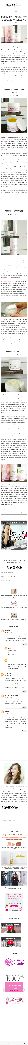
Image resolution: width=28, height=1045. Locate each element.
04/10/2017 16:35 (12, 650)
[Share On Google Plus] (14, 576)
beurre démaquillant (8, 139)
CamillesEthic (8, 674)
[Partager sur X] (9, 576)
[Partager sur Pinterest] (12, 576)
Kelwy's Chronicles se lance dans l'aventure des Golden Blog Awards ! (14, 887)
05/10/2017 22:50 (8, 697)
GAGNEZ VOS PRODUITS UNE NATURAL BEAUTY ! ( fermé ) (14, 847)
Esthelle (7, 711)
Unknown (7, 630)
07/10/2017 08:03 (8, 713)
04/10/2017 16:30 (8, 632)
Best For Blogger (22, 1043)
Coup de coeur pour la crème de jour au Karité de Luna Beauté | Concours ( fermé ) (14, 867)
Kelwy (9, 648)
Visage (8, 580)
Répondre (24, 644)
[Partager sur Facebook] (6, 576)
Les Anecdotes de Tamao (11, 695)
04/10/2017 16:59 (8, 675)
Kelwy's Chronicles (10, 1043)
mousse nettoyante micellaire (9, 281)
